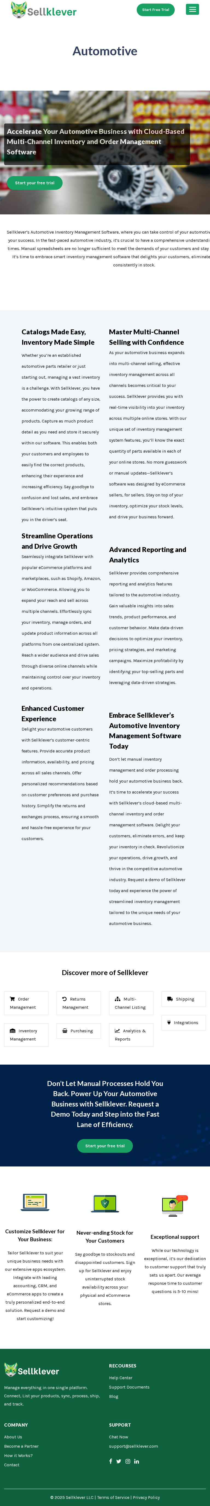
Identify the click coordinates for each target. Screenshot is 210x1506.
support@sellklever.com (133, 1446)
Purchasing (81, 1030)
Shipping (184, 999)
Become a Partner (21, 1446)
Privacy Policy (146, 1497)
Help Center (120, 1377)
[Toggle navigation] (192, 9)
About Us (13, 1436)
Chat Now (118, 1436)
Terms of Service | (115, 1497)
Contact (11, 1464)
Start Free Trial (155, 9)
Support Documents (129, 1387)
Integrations (185, 1022)
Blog (113, 1396)
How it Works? (18, 1455)
